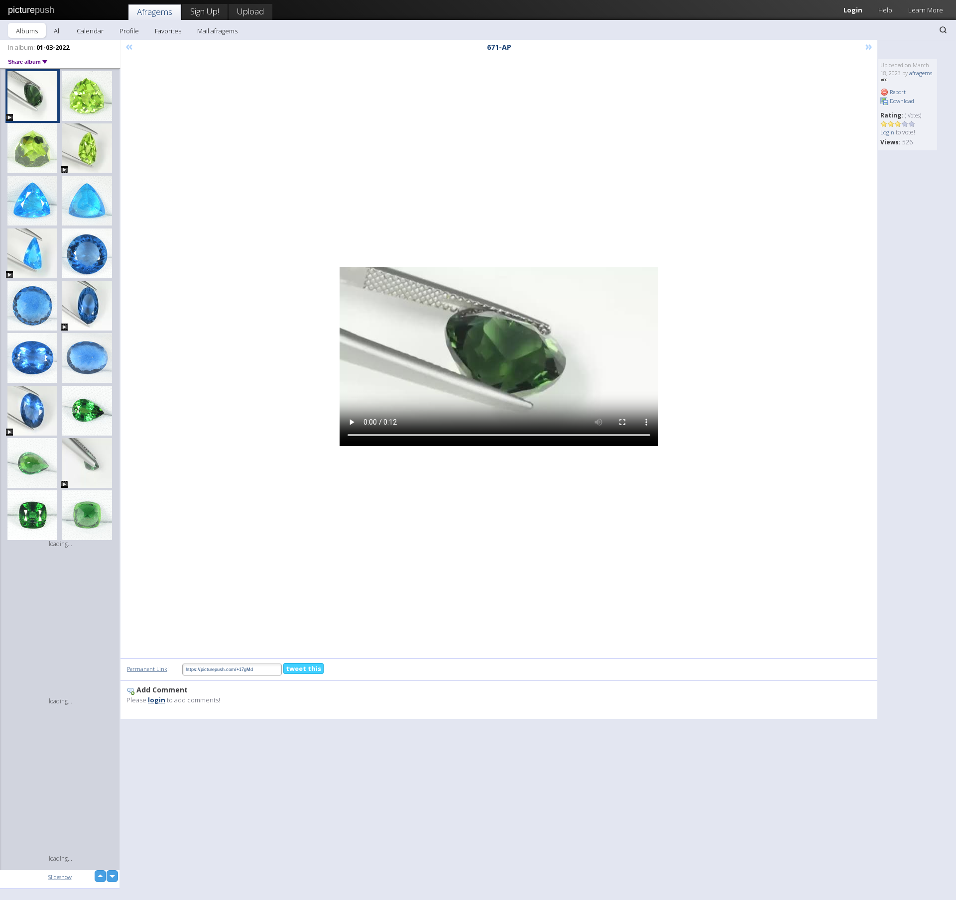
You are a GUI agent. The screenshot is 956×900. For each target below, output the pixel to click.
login (156, 699)
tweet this (303, 668)
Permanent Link (147, 669)
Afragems (154, 11)
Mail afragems (217, 30)
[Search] (943, 30)
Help (885, 9)
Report (897, 92)
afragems (920, 73)
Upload (250, 11)
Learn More (925, 9)
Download (901, 101)
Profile (129, 30)
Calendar (90, 30)
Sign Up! (204, 11)
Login (852, 9)
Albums (27, 30)
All (57, 30)
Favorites (168, 30)
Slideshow (60, 877)
